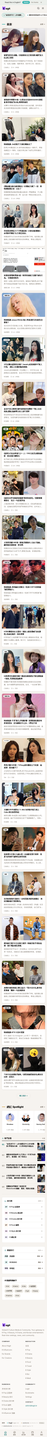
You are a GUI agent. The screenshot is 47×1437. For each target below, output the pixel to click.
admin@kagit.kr (31, 1406)
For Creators (7, 1358)
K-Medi (28, 1378)
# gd (27, 1291)
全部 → (42, 24)
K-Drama (28, 1354)
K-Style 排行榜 (13, 1231)
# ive (17, 1295)
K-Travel (28, 1366)
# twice (15, 1286)
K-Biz (27, 1374)
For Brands (6, 1354)
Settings (28, 1397)
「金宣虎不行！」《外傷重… (13, 15)
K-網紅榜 (10, 1237)
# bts (24, 1286)
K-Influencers (7, 1350)
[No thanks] (41, 2)
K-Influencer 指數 (8, 1413)
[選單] (43, 8)
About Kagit (6, 1346)
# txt (7, 1286)
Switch (26, 2)
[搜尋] (38, 8)
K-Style (28, 1370)
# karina (9, 1295)
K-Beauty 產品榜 (14, 1213)
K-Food (28, 1362)
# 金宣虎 (33, 1286)
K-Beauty (28, 1358)
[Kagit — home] (6, 8)
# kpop (35, 1291)
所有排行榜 (6, 1389)
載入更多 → (24, 1096)
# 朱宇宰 (9, 1291)
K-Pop (27, 1350)
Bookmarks (29, 1393)
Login (27, 1389)
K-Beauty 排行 (7, 1397)
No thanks (34, 2)
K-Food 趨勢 (12, 1225)
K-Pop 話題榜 (12, 1207)
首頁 (27, 1346)
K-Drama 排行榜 (13, 1219)
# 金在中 (19, 1291)
